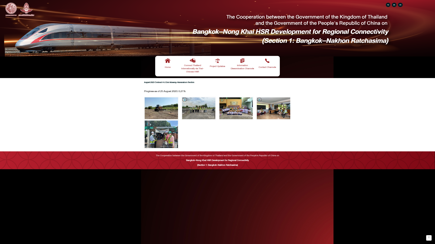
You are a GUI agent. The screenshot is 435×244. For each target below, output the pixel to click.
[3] (273, 108)
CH (400, 5)
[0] (161, 108)
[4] (161, 134)
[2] (236, 108)
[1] (198, 108)
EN (394, 5)
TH (388, 5)
